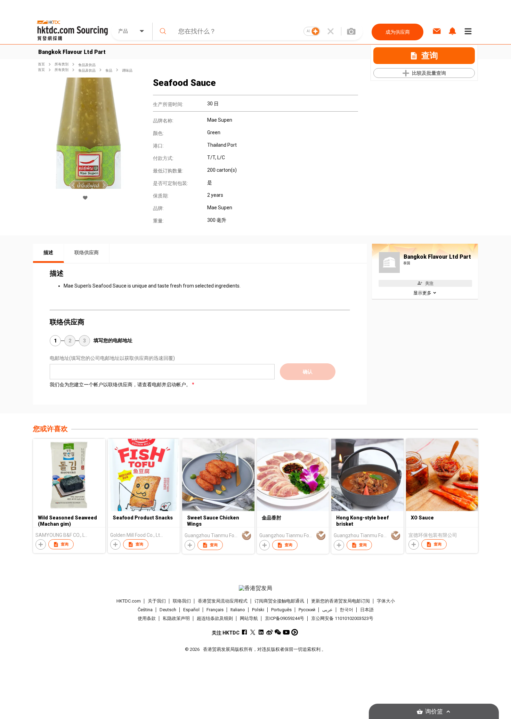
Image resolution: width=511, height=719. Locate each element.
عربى (327, 609)
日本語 (367, 609)
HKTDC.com (128, 601)
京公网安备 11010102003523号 (342, 618)
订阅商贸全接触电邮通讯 (279, 601)
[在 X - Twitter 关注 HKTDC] (253, 632)
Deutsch (168, 609)
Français (215, 609)
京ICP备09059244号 (284, 618)
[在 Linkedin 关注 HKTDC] (261, 632)
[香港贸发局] (255, 588)
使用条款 (147, 618)
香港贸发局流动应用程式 (223, 601)
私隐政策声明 (176, 618)
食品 (108, 70)
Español (191, 609)
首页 (41, 64)
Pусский (307, 609)
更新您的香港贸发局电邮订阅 (340, 601)
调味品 (127, 70)
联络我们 (182, 601)
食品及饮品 (87, 65)
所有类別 (61, 64)
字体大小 (386, 601)
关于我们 (157, 601)
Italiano (237, 609)
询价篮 (434, 711)
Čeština (145, 609)
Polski (258, 609)
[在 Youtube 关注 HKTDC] (286, 632)
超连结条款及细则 (215, 618)
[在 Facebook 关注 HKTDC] (244, 632)
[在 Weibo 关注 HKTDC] (269, 632)
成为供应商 (398, 32)
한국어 (346, 609)
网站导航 (249, 618)
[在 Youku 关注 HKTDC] (294, 632)
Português (281, 609)
